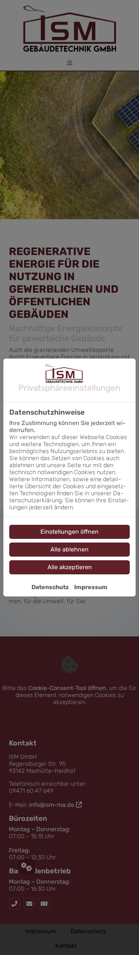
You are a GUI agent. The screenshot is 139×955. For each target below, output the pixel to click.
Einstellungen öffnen (69, 531)
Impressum (90, 587)
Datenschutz (50, 587)
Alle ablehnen (69, 549)
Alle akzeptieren (69, 567)
